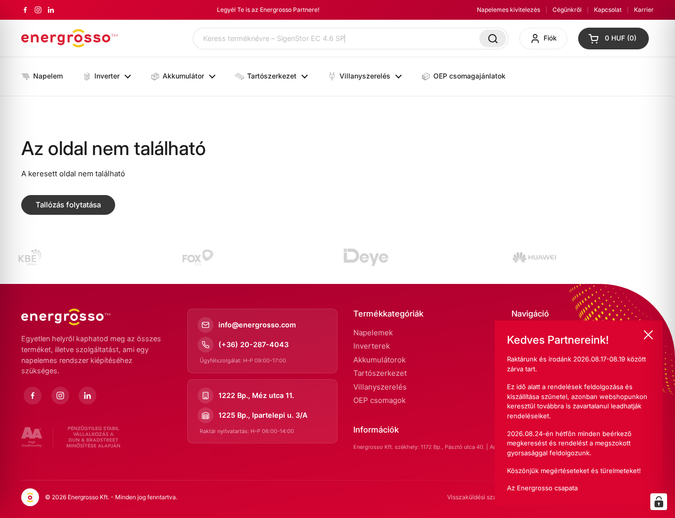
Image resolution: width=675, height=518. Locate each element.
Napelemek (373, 332)
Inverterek (371, 346)
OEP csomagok (379, 400)
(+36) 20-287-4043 (253, 344)
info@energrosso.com (257, 324)
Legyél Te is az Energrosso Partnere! (268, 9)
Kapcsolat (608, 9)
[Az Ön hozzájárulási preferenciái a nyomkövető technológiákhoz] (658, 501)
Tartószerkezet (380, 373)
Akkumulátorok (379, 359)
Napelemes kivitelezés (508, 9)
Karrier (644, 9)
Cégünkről (567, 9)
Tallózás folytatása (68, 204)
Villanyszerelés (380, 387)
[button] (613, 38)
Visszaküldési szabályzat (482, 497)
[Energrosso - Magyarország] (69, 38)
